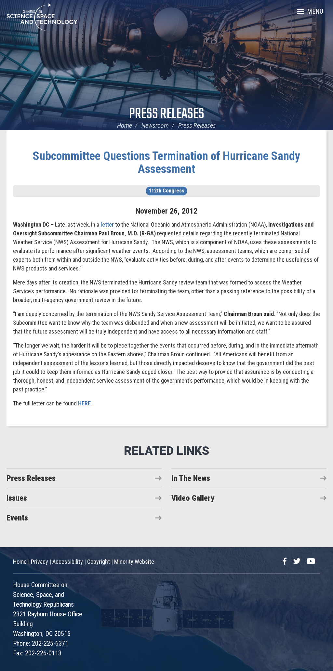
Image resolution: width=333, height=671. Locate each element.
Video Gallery (192, 498)
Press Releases (166, 114)
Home (124, 125)
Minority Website (134, 561)
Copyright (98, 561)
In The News (190, 478)
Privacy (39, 561)
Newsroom (155, 125)
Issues (17, 498)
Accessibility (67, 561)
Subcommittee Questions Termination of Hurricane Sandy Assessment (166, 162)
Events (17, 517)
